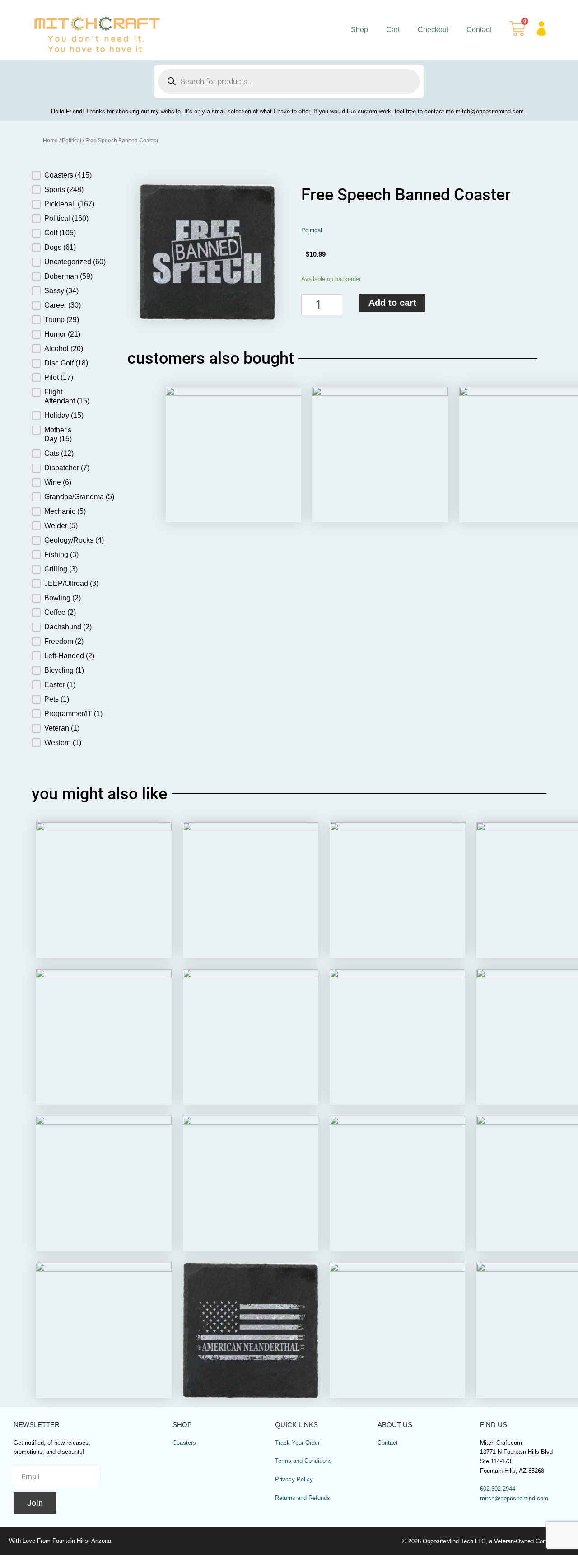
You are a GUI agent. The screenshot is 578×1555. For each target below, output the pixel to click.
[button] (66, 175)
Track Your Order (297, 1443)
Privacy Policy (294, 1479)
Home (50, 140)
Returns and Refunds (302, 1498)
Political (71, 140)
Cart (393, 29)
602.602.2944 (497, 1489)
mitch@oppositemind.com (514, 1498)
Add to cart (392, 303)
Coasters (184, 1443)
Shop (359, 29)
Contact (478, 29)
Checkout (433, 29)
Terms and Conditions (303, 1461)
